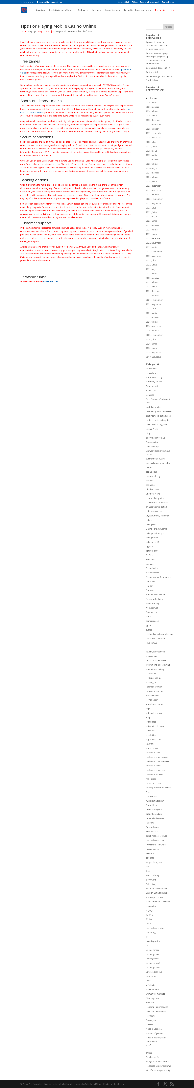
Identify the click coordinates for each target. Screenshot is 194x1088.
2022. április (151, 273)
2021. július (151, 308)
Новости (150, 1002)
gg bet (149, 625)
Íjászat (95, 10)
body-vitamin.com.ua (155, 437)
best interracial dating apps (158, 415)
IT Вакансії (151, 673)
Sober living (151, 884)
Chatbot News (152, 489)
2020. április (151, 343)
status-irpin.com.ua (154, 897)
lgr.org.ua (150, 743)
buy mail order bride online (158, 463)
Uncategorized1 (153, 954)
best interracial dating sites (158, 420)
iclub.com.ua (151, 642)
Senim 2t (150, 853)
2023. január (151, 234)
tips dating (151, 932)
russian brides (152, 849)
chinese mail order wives (157, 502)
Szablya (81, 10)
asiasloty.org (152, 373)
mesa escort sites (154, 783)
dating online (152, 537)
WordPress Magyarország (158, 1070)
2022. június (151, 264)
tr (146, 936)
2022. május (151, 269)
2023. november (153, 190)
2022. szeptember (154, 251)
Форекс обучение (154, 1033)
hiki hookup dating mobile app (160, 634)
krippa (149, 717)
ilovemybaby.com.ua (155, 651)
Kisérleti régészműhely (60, 10)
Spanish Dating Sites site (157, 892)
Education (150, 559)
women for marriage (155, 993)
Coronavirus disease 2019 (158, 68)
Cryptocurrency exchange (157, 515)
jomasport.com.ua (154, 691)
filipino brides (152, 568)
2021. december (153, 291)
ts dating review (153, 941)
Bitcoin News (152, 429)
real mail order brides (155, 840)
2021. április (151, 313)
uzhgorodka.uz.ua (154, 971)
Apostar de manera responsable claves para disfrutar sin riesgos (157, 45)
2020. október (152, 330)
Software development (156, 888)
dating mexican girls (155, 533)
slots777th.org (152, 875)
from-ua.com (152, 612)
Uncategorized (59, 31)
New (148, 792)
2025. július (151, 142)
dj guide (149, 546)
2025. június (151, 146)
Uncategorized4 (153, 967)
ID (147, 647)
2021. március (152, 317)
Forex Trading (152, 603)
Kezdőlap (40, 10)
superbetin (151, 906)
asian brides (151, 368)
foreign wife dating (154, 599)
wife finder (151, 985)
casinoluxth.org (153, 476)
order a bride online (155, 818)
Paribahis (150, 822)
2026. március (152, 107)
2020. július (151, 339)
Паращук (150, 1015)
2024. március (152, 172)
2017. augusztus (153, 356)
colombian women (154, 511)
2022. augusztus (153, 256)
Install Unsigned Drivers (157, 660)
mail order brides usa (155, 770)
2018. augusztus (153, 352)
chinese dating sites (155, 498)
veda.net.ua (151, 976)
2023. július (151, 207)
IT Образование (153, 678)
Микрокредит (152, 998)
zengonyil (31, 31)
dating (149, 520)
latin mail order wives (155, 726)
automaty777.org (154, 377)
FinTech (149, 586)
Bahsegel (150, 395)
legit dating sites (153, 739)
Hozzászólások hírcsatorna (158, 1065)
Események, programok (149, 2)
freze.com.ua (152, 607)
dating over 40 (152, 542)
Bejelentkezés (152, 1057)
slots (148, 871)
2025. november (153, 124)
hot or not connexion (155, 638)
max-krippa (151, 779)
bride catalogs (152, 446)
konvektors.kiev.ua (154, 704)
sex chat (150, 857)
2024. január (151, 181)
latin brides (151, 721)
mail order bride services (157, 757)
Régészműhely (124, 2)
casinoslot (150, 485)
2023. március (152, 225)
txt (147, 945)
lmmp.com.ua (152, 748)
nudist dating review (155, 800)
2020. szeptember (154, 335)
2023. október (152, 194)
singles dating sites (154, 862)
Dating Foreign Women (156, 528)
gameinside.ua (152, 621)
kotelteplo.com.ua (154, 713)
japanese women (154, 686)
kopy (148, 708)
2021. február (152, 321)
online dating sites (154, 809)
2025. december (153, 120)
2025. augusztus (153, 137)
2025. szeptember (154, 133)
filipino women (152, 572)
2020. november (153, 326)
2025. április (151, 155)
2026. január (151, 115)
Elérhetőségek (168, 2)
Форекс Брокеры (154, 1028)
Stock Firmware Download (158, 901)
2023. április (151, 220)
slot (147, 866)
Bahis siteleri (152, 386)
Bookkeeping (152, 442)
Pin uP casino (152, 831)
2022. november (153, 242)
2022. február (152, 282)
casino (149, 467)
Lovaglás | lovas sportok (136, 10)
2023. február (152, 229)
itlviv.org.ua (151, 682)
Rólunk (135, 2)
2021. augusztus (153, 304)
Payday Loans (152, 827)
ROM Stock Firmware (156, 844)
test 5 (148, 923)
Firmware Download (155, 594)
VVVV (148, 980)
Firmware (150, 590)
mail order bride (153, 752)
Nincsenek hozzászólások (80, 31)
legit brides (151, 735)
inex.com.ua (151, 656)
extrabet (150, 564)
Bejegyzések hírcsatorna (157, 1061)
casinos (149, 480)
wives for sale (152, 989)
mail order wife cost (155, 774)
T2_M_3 (149, 914)
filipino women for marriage (159, 577)
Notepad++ (151, 796)
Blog (148, 433)
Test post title (152, 72)
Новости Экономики (156, 1011)
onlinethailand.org (154, 814)
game (148, 616)
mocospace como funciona (158, 787)
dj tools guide (152, 550)
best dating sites (153, 407)
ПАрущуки (151, 1020)
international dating (155, 669)
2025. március (152, 159)
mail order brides (153, 765)
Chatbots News (153, 493)
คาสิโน (149, 1045)
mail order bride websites (157, 761)
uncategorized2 (153, 958)
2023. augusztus (153, 203)
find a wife (151, 581)
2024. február (152, 177)
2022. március (152, 278)
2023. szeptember (154, 199)
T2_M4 (149, 919)
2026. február (152, 111)
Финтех (149, 1024)
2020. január (151, 348)
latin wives (151, 730)
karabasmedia (152, 695)
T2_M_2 (149, 910)
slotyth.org (151, 879)
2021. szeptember (154, 300)
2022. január (151, 286)
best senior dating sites (156, 424)
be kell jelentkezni (51, 281)
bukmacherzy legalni (155, 458)
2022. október (152, 247)
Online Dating (152, 805)
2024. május (151, 168)
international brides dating (158, 664)
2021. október (152, 295)
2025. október (152, 128)
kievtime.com (152, 699)
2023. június (151, 212)
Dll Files (149, 555)
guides (149, 629)
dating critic (151, 524)
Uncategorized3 (153, 963)
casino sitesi (151, 471)
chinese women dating (156, 506)
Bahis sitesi (151, 390)
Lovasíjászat (111, 10)
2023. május (151, 216)
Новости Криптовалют (157, 1007)
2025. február (152, 164)
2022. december (153, 238)
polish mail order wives (156, 835)
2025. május (151, 150)
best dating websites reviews (159, 411)
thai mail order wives (155, 928)
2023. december (153, 185)
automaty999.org (154, 381)
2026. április (151, 102)
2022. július (151, 260)
